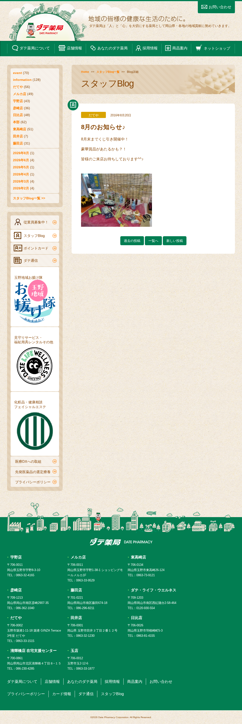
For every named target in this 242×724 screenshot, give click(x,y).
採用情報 (150, 48)
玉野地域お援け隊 (28, 277)
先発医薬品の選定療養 (33, 472)
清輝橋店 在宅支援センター (33, 651)
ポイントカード (36, 248)
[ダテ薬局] (121, 21)
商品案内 (179, 48)
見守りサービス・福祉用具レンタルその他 (33, 340)
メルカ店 (19, 94)
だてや (18, 87)
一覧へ (153, 241)
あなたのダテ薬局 (112, 48)
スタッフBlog (34, 236)
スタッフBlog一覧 (108, 72)
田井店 (18, 136)
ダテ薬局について (35, 48)
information (22, 80)
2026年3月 (21, 181)
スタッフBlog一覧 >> (29, 198)
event (17, 73)
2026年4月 (21, 174)
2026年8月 (21, 153)
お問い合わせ (220, 7)
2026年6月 (21, 160)
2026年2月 (21, 188)
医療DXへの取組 (28, 461)
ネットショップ (217, 48)
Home (85, 72)
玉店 (74, 651)
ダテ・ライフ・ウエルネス (153, 590)
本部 (16, 122)
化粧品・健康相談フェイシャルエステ (30, 404)
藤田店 (18, 143)
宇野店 (18, 101)
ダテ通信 (31, 260)
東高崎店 (19, 129)
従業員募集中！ (36, 222)
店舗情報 (74, 48)
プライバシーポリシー (33, 482)
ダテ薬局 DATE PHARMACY (121, 541)
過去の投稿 (132, 241)
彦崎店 (18, 108)
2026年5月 (21, 167)
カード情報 (61, 694)
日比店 (18, 115)
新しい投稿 (174, 241)
